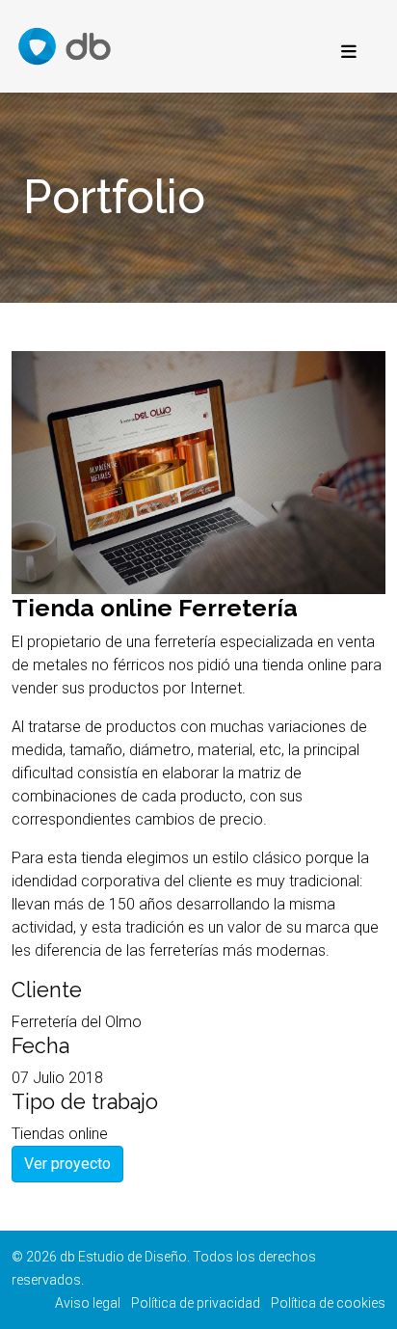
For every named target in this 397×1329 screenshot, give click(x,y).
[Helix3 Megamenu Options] (344, 53)
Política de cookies (328, 1303)
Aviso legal (87, 1303)
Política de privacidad (195, 1303)
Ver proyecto (67, 1163)
